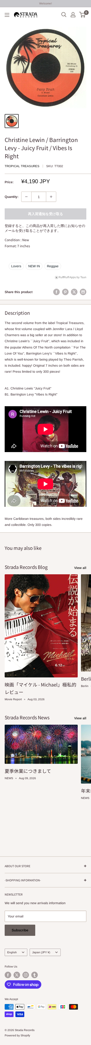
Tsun (83, 277)
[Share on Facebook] (56, 292)
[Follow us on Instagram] (25, 975)
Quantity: (11, 197)
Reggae (53, 266)
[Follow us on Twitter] (17, 975)
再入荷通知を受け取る (45, 214)
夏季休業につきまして (28, 771)
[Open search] (63, 14)
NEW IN (34, 266)
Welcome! (45, 3)
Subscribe (20, 930)
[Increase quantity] (51, 197)
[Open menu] (7, 15)
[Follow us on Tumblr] (34, 975)
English (12, 952)
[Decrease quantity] (26, 197)
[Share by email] (83, 292)
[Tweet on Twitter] (74, 292)
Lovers (16, 266)
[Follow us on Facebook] (8, 975)
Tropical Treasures (22, 166)
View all (80, 568)
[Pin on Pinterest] (65, 292)
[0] (82, 14)
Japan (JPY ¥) (41, 952)
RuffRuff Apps (67, 277)
